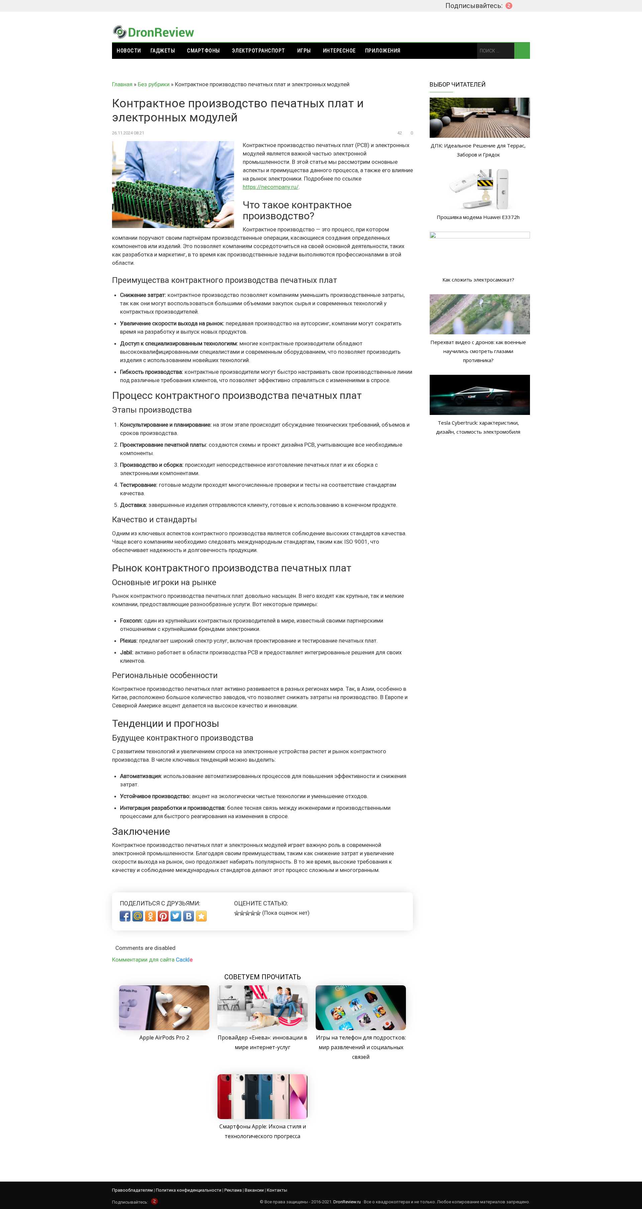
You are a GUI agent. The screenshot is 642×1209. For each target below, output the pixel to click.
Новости (129, 50)
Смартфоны (203, 50)
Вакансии (254, 1190)
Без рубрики (154, 84)
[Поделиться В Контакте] (188, 916)
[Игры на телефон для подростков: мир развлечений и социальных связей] (361, 1028)
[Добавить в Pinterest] (163, 916)
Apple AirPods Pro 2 (164, 1037)
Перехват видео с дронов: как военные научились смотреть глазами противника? (478, 351)
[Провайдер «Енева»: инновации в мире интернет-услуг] (262, 1028)
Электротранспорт (258, 50)
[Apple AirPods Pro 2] (164, 1028)
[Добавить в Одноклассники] (150, 916)
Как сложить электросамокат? (478, 279)
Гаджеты (162, 50)
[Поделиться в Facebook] (125, 916)
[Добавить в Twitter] (176, 916)
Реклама (233, 1190)
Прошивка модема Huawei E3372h (478, 217)
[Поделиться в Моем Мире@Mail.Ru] (137, 916)
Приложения (383, 50)
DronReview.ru (347, 1201)
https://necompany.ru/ (271, 187)
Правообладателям (132, 1190)
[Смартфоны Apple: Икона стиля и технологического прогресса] (262, 1117)
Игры (304, 50)
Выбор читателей (458, 84)
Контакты (277, 1190)
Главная (122, 84)
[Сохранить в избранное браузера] (201, 916)
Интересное (339, 50)
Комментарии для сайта (152, 959)
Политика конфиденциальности (188, 1190)
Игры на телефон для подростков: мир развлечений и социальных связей (361, 1047)
